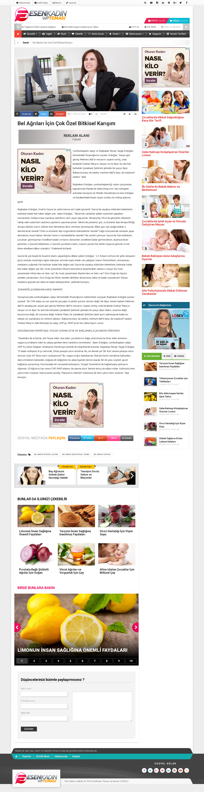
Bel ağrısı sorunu (102, 454)
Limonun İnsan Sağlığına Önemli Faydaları (82, 27)
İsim (26, 688)
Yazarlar (72, 3)
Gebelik (79, 33)
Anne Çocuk (97, 33)
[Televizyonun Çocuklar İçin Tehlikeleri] (150, 386)
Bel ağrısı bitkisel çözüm (46, 454)
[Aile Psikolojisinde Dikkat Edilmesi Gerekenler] (166, 286)
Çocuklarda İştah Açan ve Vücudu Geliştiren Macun (164, 223)
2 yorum (174, 369)
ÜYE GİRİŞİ (151, 27)
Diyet (63, 33)
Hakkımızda (24, 3)
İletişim (58, 3)
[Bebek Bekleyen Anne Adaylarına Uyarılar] (166, 251)
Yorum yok (175, 399)
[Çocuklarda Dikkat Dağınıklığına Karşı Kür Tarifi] (166, 113)
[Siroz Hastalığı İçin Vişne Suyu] (150, 431)
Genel (26, 42)
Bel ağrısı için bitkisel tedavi (75, 454)
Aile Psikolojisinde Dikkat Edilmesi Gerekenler (164, 292)
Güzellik (30, 33)
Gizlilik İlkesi (42, 3)
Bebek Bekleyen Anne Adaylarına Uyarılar (163, 257)
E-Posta (28, 700)
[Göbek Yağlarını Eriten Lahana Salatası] (150, 446)
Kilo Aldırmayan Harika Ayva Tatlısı (35, 27)
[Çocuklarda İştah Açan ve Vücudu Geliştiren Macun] (166, 217)
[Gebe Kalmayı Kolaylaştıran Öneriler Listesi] (166, 147)
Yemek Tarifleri (177, 33)
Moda (115, 33)
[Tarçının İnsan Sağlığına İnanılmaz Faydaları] (150, 371)
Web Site (25, 713)
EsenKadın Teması (100, 781)
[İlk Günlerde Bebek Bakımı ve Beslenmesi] (166, 182)
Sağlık (48, 33)
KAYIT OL (135, 27)
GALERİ (158, 20)
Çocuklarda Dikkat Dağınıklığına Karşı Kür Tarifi (163, 119)
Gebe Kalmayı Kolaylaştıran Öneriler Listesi (165, 153)
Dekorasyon (135, 33)
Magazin (156, 33)
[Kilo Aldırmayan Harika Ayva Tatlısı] (150, 401)
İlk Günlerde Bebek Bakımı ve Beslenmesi (161, 188)
